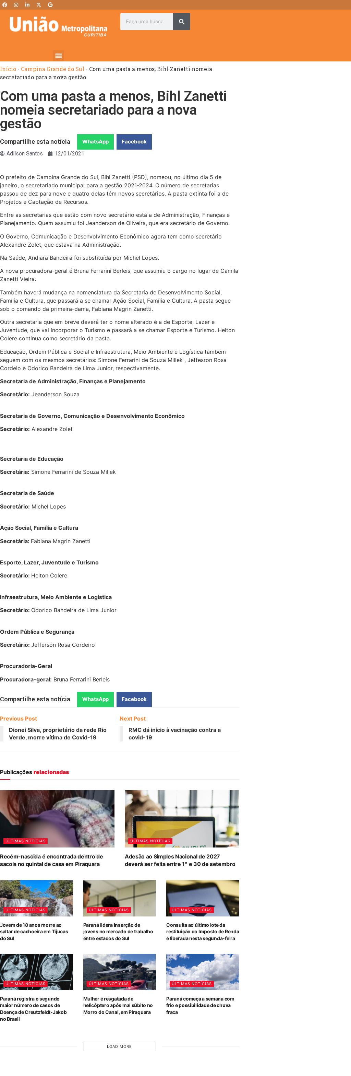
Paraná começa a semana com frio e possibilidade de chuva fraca (200, 1005)
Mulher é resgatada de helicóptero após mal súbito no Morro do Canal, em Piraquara (118, 1005)
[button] (58, 55)
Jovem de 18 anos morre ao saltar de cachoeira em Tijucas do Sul (34, 931)
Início (8, 68)
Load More (119, 1046)
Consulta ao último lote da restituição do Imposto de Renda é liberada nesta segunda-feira (202, 931)
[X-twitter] (39, 5)
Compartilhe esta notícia (35, 141)
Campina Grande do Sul (52, 68)
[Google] (50, 5)
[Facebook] (5, 5)
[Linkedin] (27, 5)
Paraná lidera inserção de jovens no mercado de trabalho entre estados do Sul (118, 931)
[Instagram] (16, 5)
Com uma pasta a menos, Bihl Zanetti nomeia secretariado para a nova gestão (113, 110)
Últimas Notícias (25, 841)
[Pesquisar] (181, 21)
